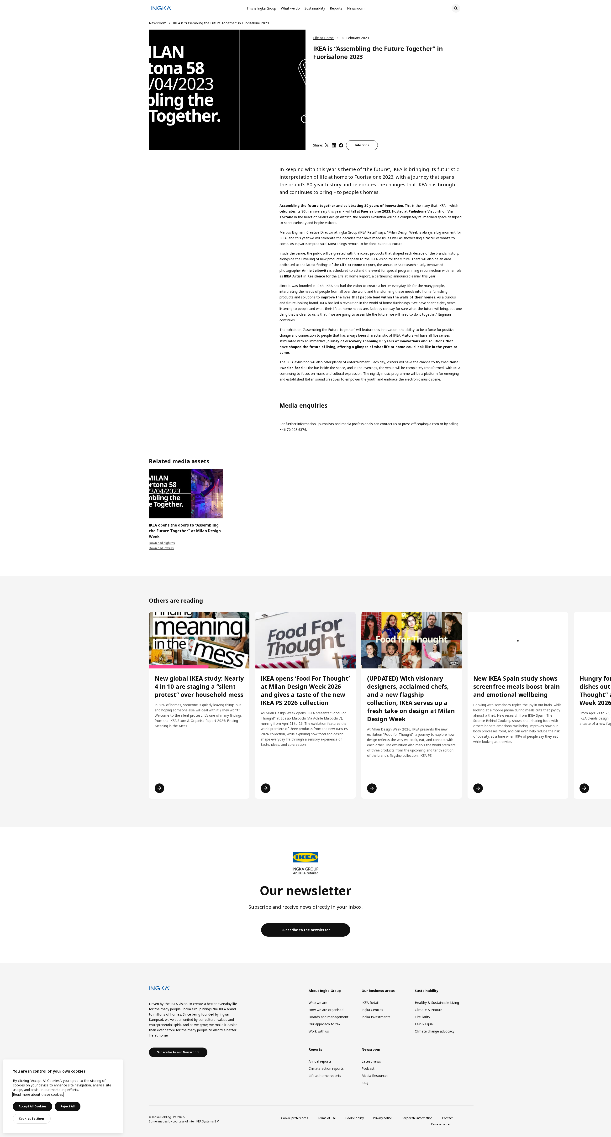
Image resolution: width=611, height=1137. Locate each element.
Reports (336, 8)
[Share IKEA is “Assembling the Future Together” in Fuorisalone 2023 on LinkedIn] (334, 145)
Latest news (371, 1061)
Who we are (318, 1002)
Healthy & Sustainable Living (437, 1002)
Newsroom (355, 8)
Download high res (162, 543)
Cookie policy (354, 1118)
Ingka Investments (376, 1017)
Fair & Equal (424, 1024)
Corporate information (416, 1118)
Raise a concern (442, 1124)
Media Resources (375, 1075)
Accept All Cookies (33, 1106)
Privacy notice (382, 1118)
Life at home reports (325, 1075)
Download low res (161, 548)
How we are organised (326, 1009)
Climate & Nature (428, 1009)
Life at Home (323, 38)
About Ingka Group (325, 990)
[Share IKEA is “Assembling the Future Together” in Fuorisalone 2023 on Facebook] (341, 145)
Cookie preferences (294, 1118)
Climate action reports (326, 1068)
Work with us (319, 1031)
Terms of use (327, 1118)
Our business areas (378, 990)
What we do (290, 8)
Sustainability (315, 8)
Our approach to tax (324, 1024)
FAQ (365, 1082)
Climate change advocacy (434, 1031)
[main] (63, 1096)
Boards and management (328, 1017)
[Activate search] (456, 8)
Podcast (368, 1068)
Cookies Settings (32, 1118)
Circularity (422, 1017)
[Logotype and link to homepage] (161, 9)
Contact (447, 1118)
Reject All (67, 1106)
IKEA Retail (370, 1002)
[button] (149, 498)
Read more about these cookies (38, 1094)
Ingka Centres (372, 1009)
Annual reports (320, 1061)
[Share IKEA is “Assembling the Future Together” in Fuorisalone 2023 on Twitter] (327, 145)
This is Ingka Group (261, 8)
